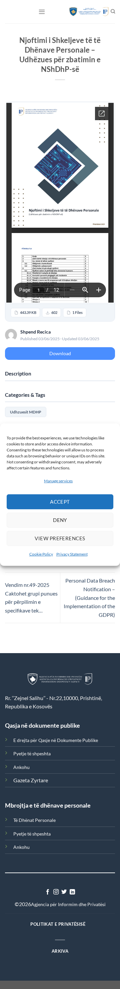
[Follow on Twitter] (64, 892)
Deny (60, 520)
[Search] (113, 12)
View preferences (60, 538)
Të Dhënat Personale (34, 820)
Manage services (58, 480)
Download (60, 353)
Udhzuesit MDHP (25, 411)
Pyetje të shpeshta (32, 753)
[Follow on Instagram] (56, 892)
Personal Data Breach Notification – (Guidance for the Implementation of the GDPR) (89, 597)
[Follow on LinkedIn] (72, 892)
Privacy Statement (72, 554)
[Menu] (41, 11)
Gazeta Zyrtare (30, 780)
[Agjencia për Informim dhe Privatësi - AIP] (85, 11)
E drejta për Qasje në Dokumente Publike (55, 740)
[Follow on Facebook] (47, 892)
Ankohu (21, 767)
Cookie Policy (41, 554)
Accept (60, 502)
